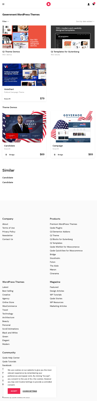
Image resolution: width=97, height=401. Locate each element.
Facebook (6, 365)
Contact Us (7, 239)
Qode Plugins (56, 228)
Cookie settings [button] (30, 391)
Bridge (11, 155)
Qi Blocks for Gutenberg (61, 239)
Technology (7, 313)
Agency (5, 298)
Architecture (8, 317)
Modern (6, 344)
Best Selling (7, 291)
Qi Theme (54, 235)
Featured (54, 287)
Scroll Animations (10, 329)
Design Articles (57, 291)
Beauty (5, 321)
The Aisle (54, 265)
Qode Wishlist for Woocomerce (64, 247)
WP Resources (56, 302)
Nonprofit (7, 99)
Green (5, 336)
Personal (6, 325)
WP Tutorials (56, 294)
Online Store (8, 302)
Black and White (10, 332)
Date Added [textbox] (87, 21)
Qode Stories (56, 298)
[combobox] (83, 21)
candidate (7, 177)
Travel (5, 310)
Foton (52, 262)
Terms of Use (8, 228)
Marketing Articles (58, 306)
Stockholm (55, 258)
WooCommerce (9, 306)
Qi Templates (56, 243)
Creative (6, 294)
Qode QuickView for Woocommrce (66, 250)
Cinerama (54, 273)
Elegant (5, 340)
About (5, 224)
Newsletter (7, 235)
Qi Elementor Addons (60, 231)
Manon (53, 269)
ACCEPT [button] (14, 391)
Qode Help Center (11, 357)
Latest (5, 287)
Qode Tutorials (9, 361)
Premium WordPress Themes (63, 224)
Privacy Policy (8, 231)
